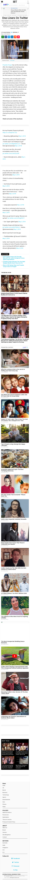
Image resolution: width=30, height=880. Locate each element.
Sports (4, 797)
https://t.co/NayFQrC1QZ (10, 132)
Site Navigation (7, 834)
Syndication (6, 817)
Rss (16, 870)
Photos (4, 804)
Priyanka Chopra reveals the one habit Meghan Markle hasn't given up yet (14, 262)
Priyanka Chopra (7, 65)
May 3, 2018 (22, 136)
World (4, 790)
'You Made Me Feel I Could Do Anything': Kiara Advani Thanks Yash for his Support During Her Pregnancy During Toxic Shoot (14, 317)
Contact (5, 837)
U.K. (4, 850)
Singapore (5, 847)
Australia (5, 842)
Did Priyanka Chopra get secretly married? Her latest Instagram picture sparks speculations (14, 258)
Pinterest (16, 866)
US (3, 787)
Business (5, 792)
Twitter (16, 862)
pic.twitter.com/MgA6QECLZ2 (11, 143)
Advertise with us (7, 812)
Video (4, 806)
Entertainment (6, 799)
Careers (5, 832)
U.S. (4, 852)
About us (5, 827)
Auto (4, 802)
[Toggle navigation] (2, 2)
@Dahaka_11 (16, 32)
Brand (4, 830)
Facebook (16, 858)
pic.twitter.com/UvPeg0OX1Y (16, 218)
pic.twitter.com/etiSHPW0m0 (11, 227)
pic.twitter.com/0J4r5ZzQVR (11, 153)
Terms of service (7, 819)
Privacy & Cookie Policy (9, 821)
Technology (6, 794)
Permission (6, 814)
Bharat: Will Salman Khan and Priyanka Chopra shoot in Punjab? (13, 265)
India (4, 785)
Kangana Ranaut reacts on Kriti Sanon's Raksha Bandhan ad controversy (14, 294)
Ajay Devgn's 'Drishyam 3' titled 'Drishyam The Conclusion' (21, 766)
